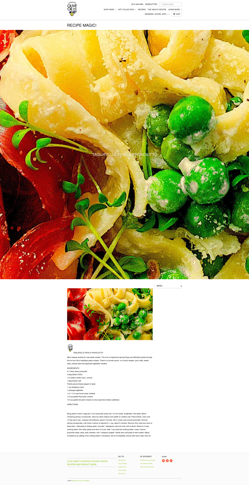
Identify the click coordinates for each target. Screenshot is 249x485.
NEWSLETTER (151, 4)
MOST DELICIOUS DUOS (147, 467)
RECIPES (142, 9)
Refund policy (121, 473)
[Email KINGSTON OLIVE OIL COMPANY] (171, 460)
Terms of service (122, 470)
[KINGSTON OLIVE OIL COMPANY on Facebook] (163, 460)
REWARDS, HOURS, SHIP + (156, 14)
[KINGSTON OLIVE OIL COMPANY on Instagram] (167, 460)
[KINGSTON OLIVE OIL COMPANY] (76, 10)
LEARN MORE (174, 9)
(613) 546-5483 (137, 4)
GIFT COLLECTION (126, 9)
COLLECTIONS (122, 463)
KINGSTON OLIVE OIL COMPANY (80, 480)
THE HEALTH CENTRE (157, 9)
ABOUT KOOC (122, 460)
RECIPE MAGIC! (81, 25)
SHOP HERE (109, 9)
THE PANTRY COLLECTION (147, 460)
